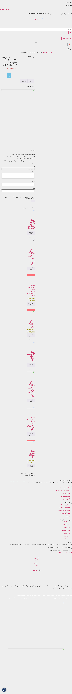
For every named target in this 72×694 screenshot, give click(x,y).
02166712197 (23, 482)
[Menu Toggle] (36, 42)
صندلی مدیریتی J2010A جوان (31, 324)
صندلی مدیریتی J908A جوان (32, 454)
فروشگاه (45, 52)
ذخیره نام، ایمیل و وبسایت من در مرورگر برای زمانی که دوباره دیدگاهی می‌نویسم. (20, 197)
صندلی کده (50, 52)
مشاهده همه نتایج (67, 38)
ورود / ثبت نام (68, 2)
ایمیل (33, 188)
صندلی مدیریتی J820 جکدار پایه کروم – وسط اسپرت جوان (31, 257)
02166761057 (14, 482)
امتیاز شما (32, 166)
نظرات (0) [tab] (23, 81)
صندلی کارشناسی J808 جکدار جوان (31, 356)
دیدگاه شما (32, 171)
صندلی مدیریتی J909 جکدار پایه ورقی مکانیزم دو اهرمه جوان (31, 389)
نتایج (70, 35)
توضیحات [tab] (30, 81)
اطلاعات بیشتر (31, 233)
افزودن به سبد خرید (30, 304)
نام (33, 181)
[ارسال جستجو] (70, 32)
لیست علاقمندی (68, 5)
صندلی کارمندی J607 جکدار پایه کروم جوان (31, 224)
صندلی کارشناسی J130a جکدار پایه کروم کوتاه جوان (31, 290)
